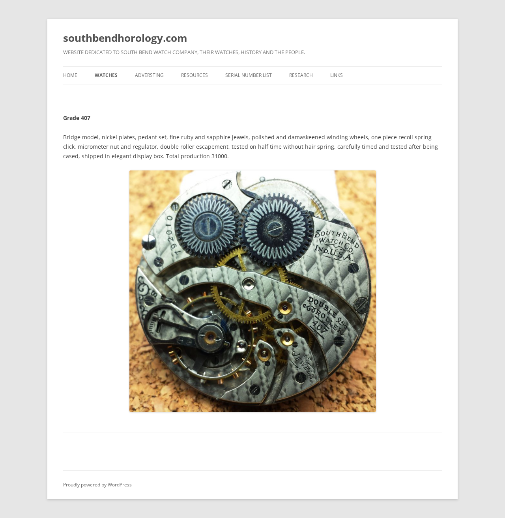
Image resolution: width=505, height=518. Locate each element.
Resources (194, 75)
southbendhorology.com (125, 38)
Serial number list (248, 75)
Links (336, 75)
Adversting (149, 75)
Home (70, 75)
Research (301, 75)
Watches (106, 75)
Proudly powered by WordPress (97, 484)
